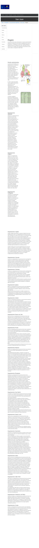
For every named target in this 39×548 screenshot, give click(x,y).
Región (3, 30)
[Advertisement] (24, 6)
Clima (3, 32)
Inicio (2, 22)
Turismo (3, 44)
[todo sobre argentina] (5, 6)
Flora (3, 37)
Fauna (3, 39)
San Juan (22, 22)
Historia (3, 46)
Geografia (6, 22)
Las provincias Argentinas (14, 22)
